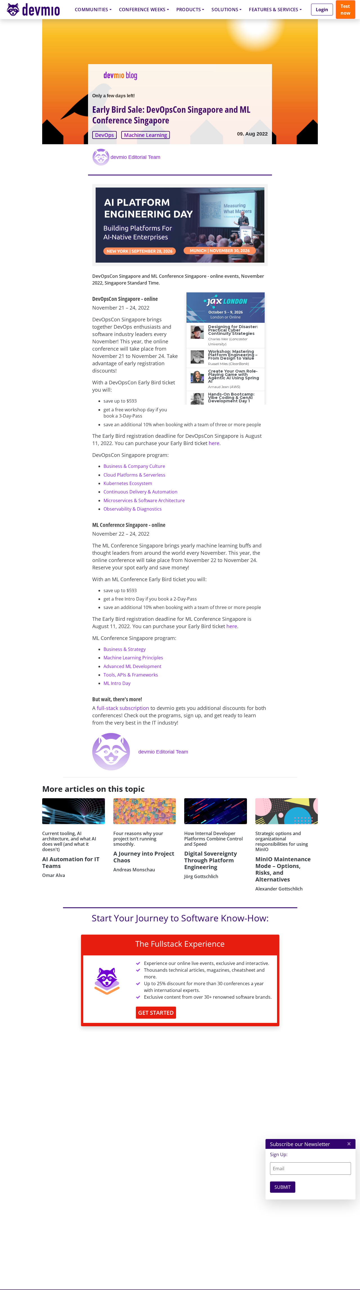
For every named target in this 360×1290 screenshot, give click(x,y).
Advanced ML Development (132, 666)
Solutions (225, 9)
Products (188, 9)
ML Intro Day (117, 683)
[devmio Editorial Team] (102, 157)
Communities (91, 9)
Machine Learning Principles (133, 658)
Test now (345, 9)
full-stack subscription (123, 708)
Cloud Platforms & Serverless (134, 475)
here (214, 443)
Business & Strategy (125, 649)
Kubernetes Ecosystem (128, 483)
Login (322, 9)
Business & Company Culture (134, 466)
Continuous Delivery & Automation (140, 492)
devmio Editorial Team (135, 157)
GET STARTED (156, 1012)
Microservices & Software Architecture (144, 500)
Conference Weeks (142, 9)
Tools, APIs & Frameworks (131, 675)
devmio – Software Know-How (37, 9)
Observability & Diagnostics (133, 509)
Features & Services (273, 9)
